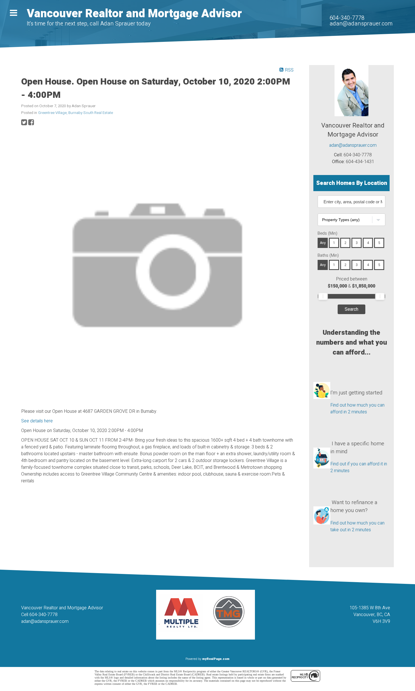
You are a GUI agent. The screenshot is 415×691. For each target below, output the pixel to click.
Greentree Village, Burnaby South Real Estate (75, 113)
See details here (37, 421)
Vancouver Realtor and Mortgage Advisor (134, 13)
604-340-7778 (346, 18)
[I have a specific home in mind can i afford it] (321, 447)
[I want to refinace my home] (321, 506)
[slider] (323, 296)
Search (351, 309)
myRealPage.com (216, 659)
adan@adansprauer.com (360, 24)
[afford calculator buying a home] (321, 386)
